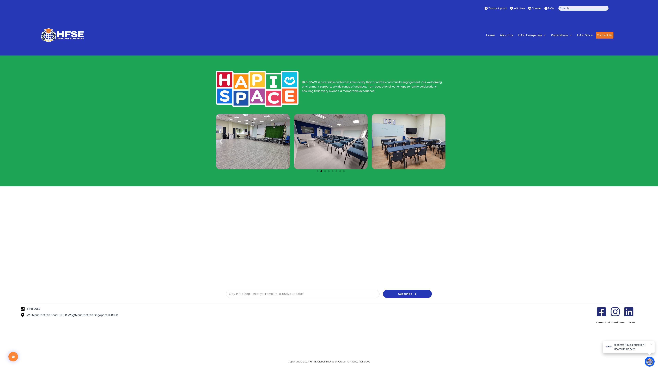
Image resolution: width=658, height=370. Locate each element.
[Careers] (529, 8)
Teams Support (497, 8)
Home (490, 35)
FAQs (551, 8)
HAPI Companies (530, 35)
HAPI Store (585, 35)
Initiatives (519, 8)
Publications (559, 35)
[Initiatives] (511, 8)
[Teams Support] (486, 8)
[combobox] (583, 8)
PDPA (632, 322)
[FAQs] (545, 8)
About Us (506, 35)
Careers (536, 8)
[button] (221, 141)
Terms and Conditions (610, 322)
